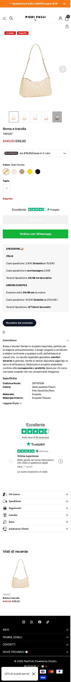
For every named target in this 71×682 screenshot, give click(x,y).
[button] (65, 26)
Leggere (11, 403)
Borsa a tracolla (11, 601)
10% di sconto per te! (16, 673)
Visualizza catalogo (5, 18)
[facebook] (38, 625)
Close (64, 3)
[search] (11, 18)
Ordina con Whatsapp (35, 234)
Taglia (6, 180)
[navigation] (13, 117)
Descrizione (10, 340)
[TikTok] (46, 625)
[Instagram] (22, 625)
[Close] (33, 673)
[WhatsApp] (30, 625)
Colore (13, 164)
